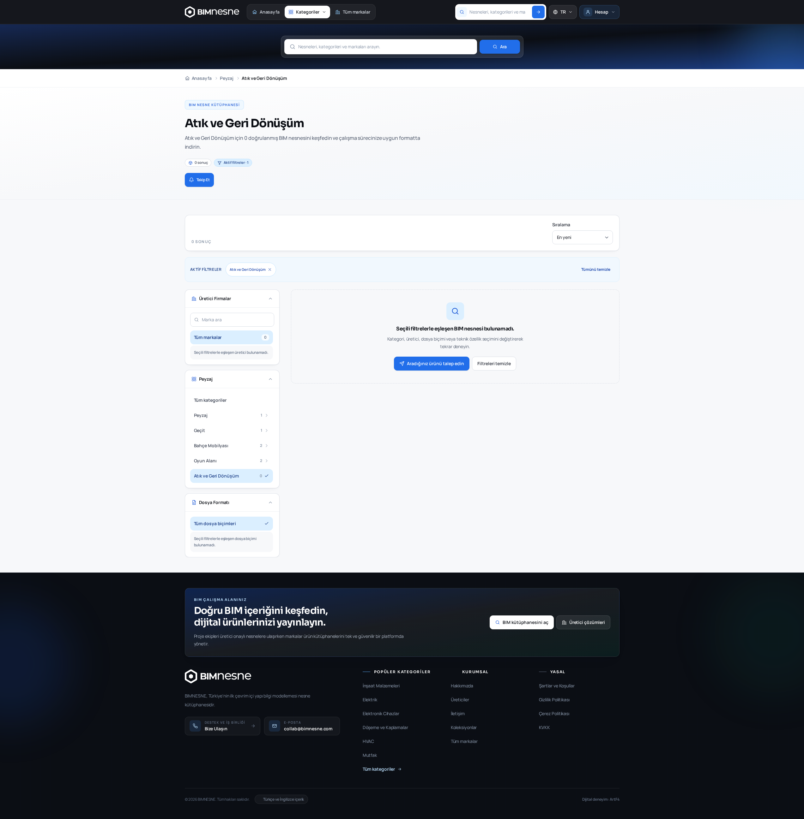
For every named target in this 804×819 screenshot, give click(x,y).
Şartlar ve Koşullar (557, 686)
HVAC (368, 741)
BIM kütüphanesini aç (525, 622)
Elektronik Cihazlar (381, 713)
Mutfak (370, 755)
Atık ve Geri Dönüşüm (248, 269)
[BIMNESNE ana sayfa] (212, 12)
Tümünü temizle (595, 269)
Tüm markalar (356, 12)
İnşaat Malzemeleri (381, 686)
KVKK (544, 727)
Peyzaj (226, 78)
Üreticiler (460, 700)
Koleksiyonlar (464, 727)
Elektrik (370, 700)
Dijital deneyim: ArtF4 (601, 799)
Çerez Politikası (554, 713)
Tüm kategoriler (379, 769)
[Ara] (538, 12)
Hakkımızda (462, 686)
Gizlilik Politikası (554, 700)
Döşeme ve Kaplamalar (385, 727)
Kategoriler (307, 12)
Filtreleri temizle (494, 363)
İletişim (458, 713)
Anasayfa (270, 12)
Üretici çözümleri (587, 622)
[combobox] (499, 12)
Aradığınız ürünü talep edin (435, 363)
